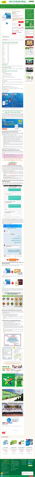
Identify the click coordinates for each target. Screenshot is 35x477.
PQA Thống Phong (21, 447)
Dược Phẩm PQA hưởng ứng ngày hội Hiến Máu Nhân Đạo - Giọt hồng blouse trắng (29, 73)
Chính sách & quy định (24, 464)
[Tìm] (33, 3)
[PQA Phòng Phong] (5, 442)
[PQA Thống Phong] (21, 442)
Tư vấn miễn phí (31, 22)
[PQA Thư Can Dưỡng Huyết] (29, 442)
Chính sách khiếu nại (24, 463)
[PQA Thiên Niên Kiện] (13, 442)
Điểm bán (32, 5)
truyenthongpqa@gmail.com (16, 468)
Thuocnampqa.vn (14, 315)
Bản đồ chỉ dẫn (14, 469)
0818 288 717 (17, 30)
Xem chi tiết (5, 453)
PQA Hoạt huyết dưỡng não (15, 264)
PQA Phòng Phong (6, 447)
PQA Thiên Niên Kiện (13, 447)
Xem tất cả (14, 33)
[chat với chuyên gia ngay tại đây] (12, 368)
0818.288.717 (11, 316)
